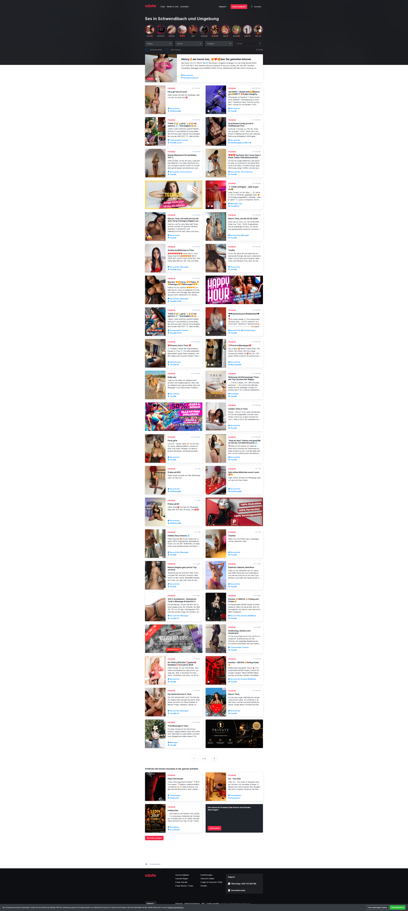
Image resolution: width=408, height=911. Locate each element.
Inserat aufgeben (239, 7)
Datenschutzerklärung (175, 907)
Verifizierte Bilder (156, 50)
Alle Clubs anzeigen (154, 838)
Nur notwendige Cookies (377, 907)
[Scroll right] (260, 30)
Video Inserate (175, 50)
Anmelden (257, 7)
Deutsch (222, 7)
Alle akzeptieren (397, 907)
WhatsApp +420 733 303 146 (243, 884)
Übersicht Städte (207, 878)
